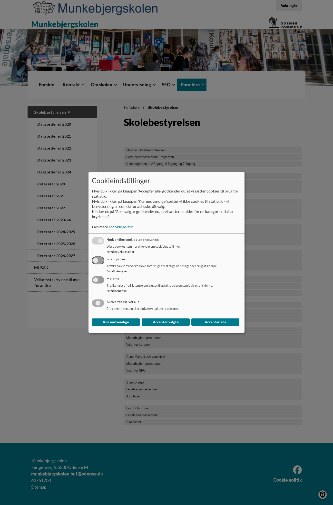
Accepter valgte (166, 322)
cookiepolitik (121, 227)
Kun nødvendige (116, 322)
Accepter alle (215, 322)
